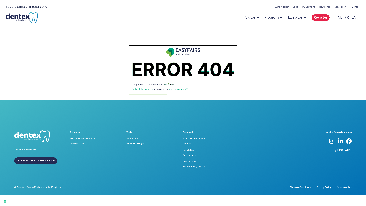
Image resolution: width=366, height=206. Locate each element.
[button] (321, 17)
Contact (356, 7)
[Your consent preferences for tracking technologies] (5, 201)
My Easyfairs (308, 7)
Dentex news (340, 7)
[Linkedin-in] (340, 141)
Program (272, 17)
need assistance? (178, 89)
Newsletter (324, 7)
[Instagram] (332, 141)
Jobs (295, 7)
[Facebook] (349, 141)
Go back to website (142, 89)
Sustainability (282, 7)
